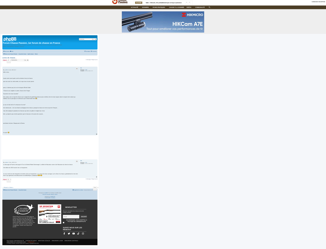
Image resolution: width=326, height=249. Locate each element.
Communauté (200, 7)
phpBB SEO (52, 196)
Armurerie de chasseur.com (16, 242)
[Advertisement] (49, 147)
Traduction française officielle (48, 194)
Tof (81, 67)
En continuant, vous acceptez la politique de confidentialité (76, 220)
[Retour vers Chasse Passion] (10, 39)
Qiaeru (56, 194)
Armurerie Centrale (71, 240)
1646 (86, 69)
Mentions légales (44, 240)
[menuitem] (11, 51)
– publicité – (31, 242)
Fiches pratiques (159, 7)
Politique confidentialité (15, 240)
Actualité (134, 7)
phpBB (46, 192)
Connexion (318, 1)
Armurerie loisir (57, 240)
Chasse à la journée (176, 7)
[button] (209, 7)
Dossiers (145, 7)
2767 (86, 162)
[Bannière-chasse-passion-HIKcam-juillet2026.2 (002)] (163, 22)
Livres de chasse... (9, 58)
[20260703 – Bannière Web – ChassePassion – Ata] (49, 215)
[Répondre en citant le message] (77, 68)
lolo (81, 160)
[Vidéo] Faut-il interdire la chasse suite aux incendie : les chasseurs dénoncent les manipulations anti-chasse (163, 4)
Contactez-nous (31, 240)
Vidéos (188, 7)
